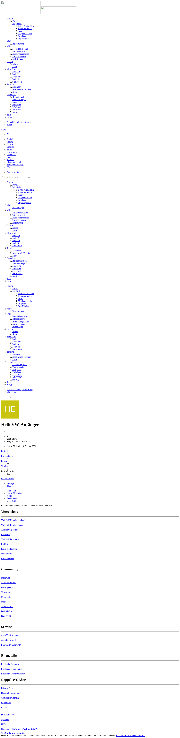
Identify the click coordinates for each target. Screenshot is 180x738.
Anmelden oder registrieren (19, 122)
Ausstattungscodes (9, 530)
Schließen (140, 735)
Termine (10, 159)
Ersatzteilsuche (7, 558)
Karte (9, 496)
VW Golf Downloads (10, 539)
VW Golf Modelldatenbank (13, 520)
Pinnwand (11, 491)
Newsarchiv (6, 553)
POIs (9, 167)
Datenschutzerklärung (11, 693)
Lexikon (10, 147)
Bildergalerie (7, 587)
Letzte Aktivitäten (14, 493)
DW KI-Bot (6, 611)
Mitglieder (5, 602)
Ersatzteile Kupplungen (11, 669)
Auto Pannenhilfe (9, 640)
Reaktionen (12, 498)
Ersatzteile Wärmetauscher (13, 673)
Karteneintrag (7, 456)
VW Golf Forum (8, 582)
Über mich (11, 501)
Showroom (12, 152)
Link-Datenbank (14, 162)
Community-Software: (19, 729)
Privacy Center (7, 688)
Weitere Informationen (126, 735)
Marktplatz (6, 597)
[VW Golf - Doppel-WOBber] (38, 13)
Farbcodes (5, 534)
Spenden (5, 719)
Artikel (10, 139)
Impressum (6, 702)
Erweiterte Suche (14, 172)
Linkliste (5, 544)
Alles (9, 134)
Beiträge (5, 451)
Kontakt (4, 707)
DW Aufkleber (7, 714)
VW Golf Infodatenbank (12, 525)
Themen (10, 486)
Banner (10, 157)
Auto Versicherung (9, 635)
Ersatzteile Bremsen (10, 664)
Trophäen (5, 466)
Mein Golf (5, 578)
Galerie (10, 144)
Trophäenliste (7, 606)
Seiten (9, 149)
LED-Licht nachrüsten (11, 645)
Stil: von (13, 733)
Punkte (4, 461)
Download (11, 154)
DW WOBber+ (8, 616)
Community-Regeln (10, 698)
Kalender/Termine (9, 549)
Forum (10, 142)
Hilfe (3, 724)
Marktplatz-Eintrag (15, 164)
